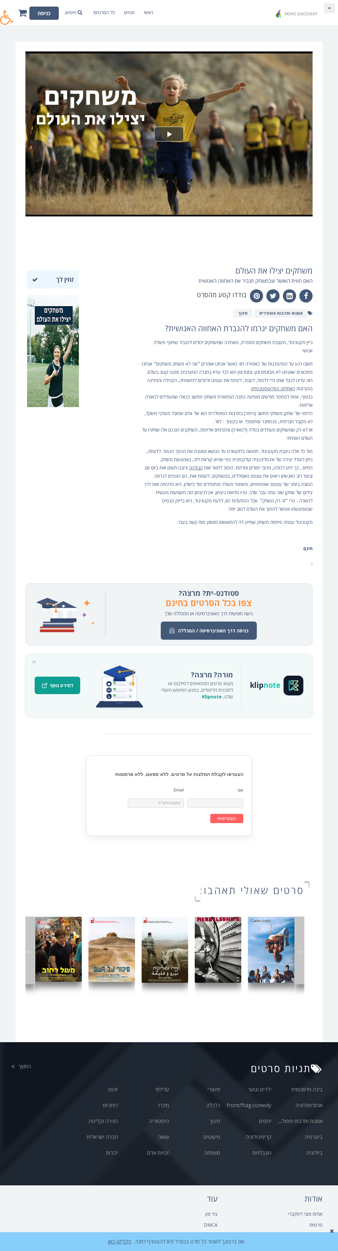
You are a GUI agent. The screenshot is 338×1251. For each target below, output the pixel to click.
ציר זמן (211, 1214)
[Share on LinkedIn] (289, 296)
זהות (113, 1089)
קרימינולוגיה (258, 1136)
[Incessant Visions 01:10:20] (218, 949)
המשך (24, 1066)
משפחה (212, 1152)
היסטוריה (159, 1121)
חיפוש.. (70, 12)
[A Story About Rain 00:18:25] (111, 949)
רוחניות (110, 1105)
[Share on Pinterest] (256, 296)
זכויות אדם (158, 1152)
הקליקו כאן (119, 1241)
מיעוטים (211, 1136)
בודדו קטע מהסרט (222, 294)
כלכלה (213, 1105)
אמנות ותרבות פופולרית (298, 1121)
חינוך (214, 1121)
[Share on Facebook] (306, 296)
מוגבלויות (262, 1152)
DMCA (211, 1225)
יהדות (112, 1152)
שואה (163, 1136)
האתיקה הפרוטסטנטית (274, 388)
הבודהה (196, 468)
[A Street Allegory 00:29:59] (58, 949)
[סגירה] (34, 662)
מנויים (129, 12)
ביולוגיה (314, 1152)
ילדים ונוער (259, 1089)
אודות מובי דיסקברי (305, 1214)
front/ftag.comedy (248, 1105)
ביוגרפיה (313, 1136)
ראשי (148, 12)
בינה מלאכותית (306, 1089)
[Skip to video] (329, 8)
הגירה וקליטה (103, 1121)
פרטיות (315, 1225)
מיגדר (163, 1105)
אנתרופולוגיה (308, 1105)
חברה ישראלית (102, 1136)
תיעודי (213, 1089)
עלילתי (162, 1089)
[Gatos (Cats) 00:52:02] (271, 949)
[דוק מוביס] (297, 11)
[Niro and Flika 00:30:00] (165, 949)
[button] (7, 14)
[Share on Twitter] (273, 296)
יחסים (265, 1121)
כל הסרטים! (104, 12)
